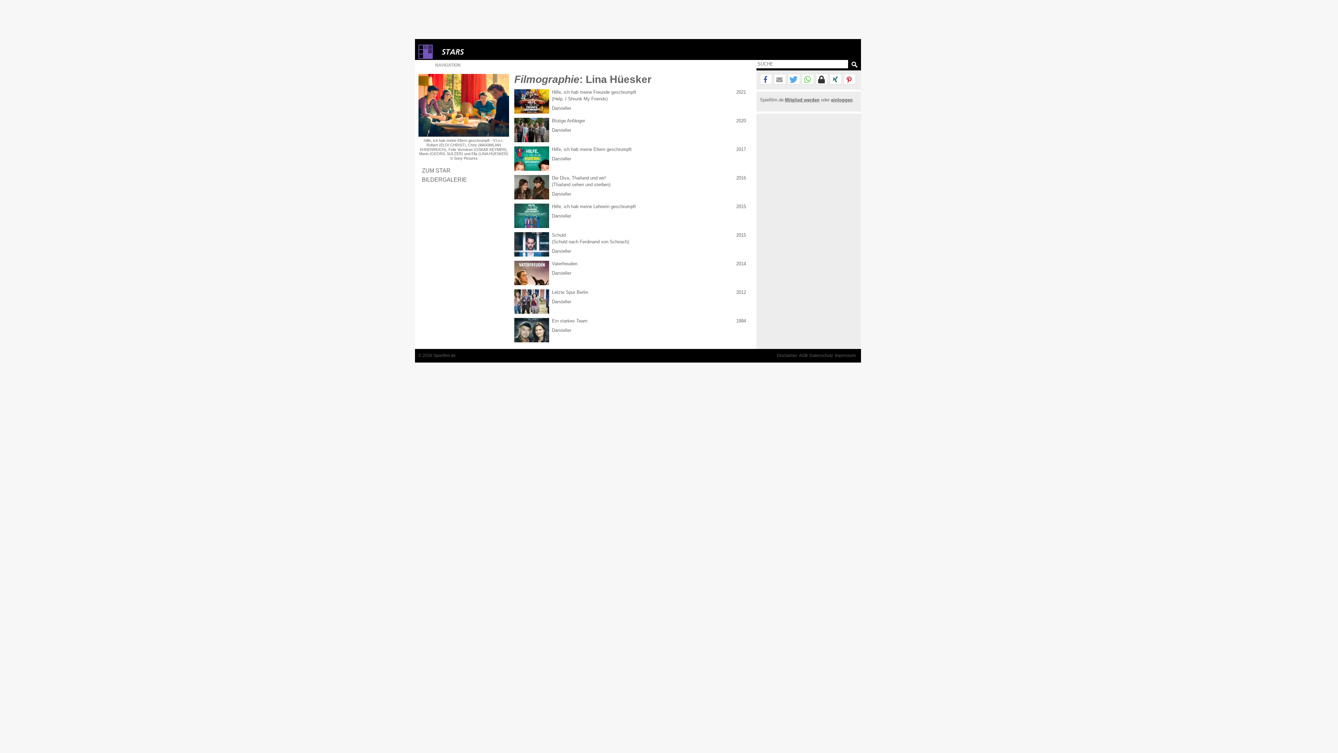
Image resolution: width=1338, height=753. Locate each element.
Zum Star (436, 170)
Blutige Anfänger (568, 120)
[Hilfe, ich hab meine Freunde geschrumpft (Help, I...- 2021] (531, 101)
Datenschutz (821, 355)
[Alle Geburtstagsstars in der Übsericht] (478, 51)
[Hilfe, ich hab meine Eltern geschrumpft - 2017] (531, 158)
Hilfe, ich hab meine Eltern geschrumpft (592, 149)
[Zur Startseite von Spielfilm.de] (425, 57)
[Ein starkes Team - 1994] (531, 330)
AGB (803, 355)
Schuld (559, 235)
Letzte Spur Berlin (570, 292)
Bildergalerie (444, 179)
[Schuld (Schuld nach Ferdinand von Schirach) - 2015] (531, 244)
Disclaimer (787, 355)
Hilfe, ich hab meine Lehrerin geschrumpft (594, 206)
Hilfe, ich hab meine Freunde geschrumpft (594, 92)
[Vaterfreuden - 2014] (531, 273)
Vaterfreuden (564, 263)
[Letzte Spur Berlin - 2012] (531, 301)
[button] (766, 79)
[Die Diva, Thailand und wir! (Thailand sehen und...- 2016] (531, 187)
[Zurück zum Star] (463, 105)
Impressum (845, 355)
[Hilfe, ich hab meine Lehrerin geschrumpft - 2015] (531, 216)
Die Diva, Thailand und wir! (579, 178)
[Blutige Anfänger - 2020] (531, 130)
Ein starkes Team (569, 321)
